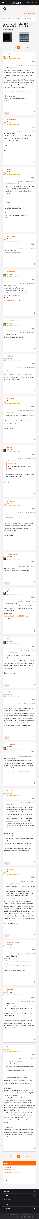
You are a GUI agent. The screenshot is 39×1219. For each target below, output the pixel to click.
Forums (10, 18)
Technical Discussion (18, 18)
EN (30, 2)
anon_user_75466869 (14, 942)
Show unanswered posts (11, 1172)
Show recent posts (9, 1170)
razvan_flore (11, 271)
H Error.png (9, 300)
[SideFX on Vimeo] (25, 1217)
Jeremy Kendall (12, 554)
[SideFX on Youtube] (29, 1217)
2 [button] (20, 44)
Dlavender (10, 989)
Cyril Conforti (11, 236)
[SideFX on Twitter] (10, 1217)
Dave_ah (10, 791)
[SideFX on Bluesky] (18, 1217)
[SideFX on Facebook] (6, 1217)
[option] (11, 37)
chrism (9, 54)
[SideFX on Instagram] (14, 1217)
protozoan (10, 398)
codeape (10, 356)
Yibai (9, 589)
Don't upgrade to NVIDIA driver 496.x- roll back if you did (28, 18)
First (11, 47)
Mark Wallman (11, 119)
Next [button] (4, 37)
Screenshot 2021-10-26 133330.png (17, 616)
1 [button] (19, 44)
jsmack (9, 447)
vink (8, 692)
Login (35, 2)
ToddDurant (11, 744)
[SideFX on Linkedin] (32, 1217)
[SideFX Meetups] (21, 1217)
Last (27, 47)
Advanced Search (30, 13)
